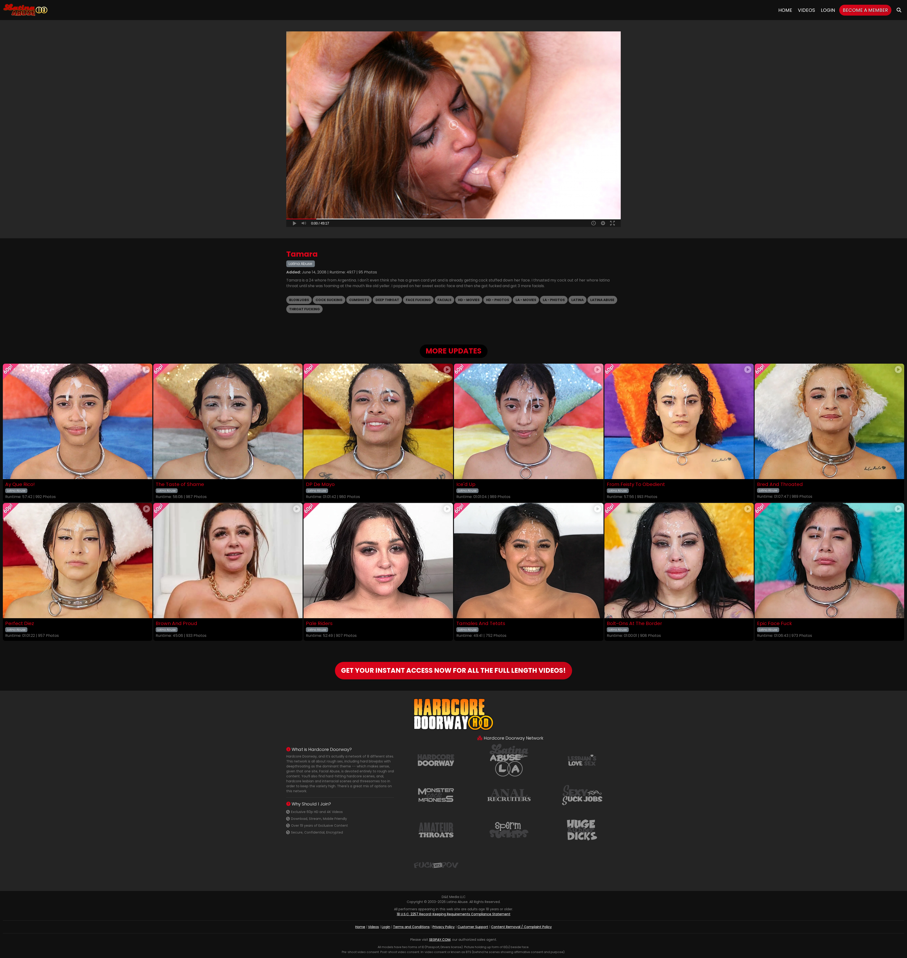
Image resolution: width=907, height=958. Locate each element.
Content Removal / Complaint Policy (521, 926)
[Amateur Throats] (436, 829)
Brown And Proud (176, 623)
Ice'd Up (465, 484)
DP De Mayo (320, 484)
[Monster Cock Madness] (436, 794)
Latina (577, 300)
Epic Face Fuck (774, 623)
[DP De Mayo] (378, 421)
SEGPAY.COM (439, 939)
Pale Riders (319, 623)
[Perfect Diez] (77, 560)
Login (828, 10)
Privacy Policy (443, 926)
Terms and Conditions (411, 926)
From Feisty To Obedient (636, 484)
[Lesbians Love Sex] (582, 760)
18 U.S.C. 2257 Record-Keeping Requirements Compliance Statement (453, 914)
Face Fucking (418, 300)
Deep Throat (387, 300)
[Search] (899, 10)
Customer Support (473, 926)
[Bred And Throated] (829, 421)
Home (785, 10)
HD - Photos (497, 300)
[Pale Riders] (378, 560)
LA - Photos (554, 300)
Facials (444, 300)
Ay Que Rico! (20, 484)
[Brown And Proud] (228, 560)
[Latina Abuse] (25, 10)
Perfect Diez (19, 623)
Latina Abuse (602, 300)
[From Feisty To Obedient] (679, 421)
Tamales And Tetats (480, 623)
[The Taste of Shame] (228, 421)
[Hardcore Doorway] (436, 760)
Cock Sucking (329, 300)
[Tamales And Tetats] (528, 560)
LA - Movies (526, 300)
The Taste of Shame (180, 484)
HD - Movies (468, 300)
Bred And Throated (780, 484)
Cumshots (359, 300)
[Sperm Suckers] (509, 829)
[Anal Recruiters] (509, 794)
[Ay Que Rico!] (77, 421)
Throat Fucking (304, 309)
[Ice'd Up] (528, 421)
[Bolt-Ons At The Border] (679, 560)
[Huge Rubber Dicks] (582, 829)
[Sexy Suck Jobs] (582, 794)
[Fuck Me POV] (436, 864)
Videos (806, 10)
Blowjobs (299, 300)
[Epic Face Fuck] (829, 560)
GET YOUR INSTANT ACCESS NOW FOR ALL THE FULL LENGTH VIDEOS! (453, 670)
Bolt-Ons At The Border (634, 623)
